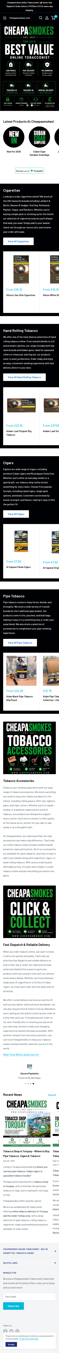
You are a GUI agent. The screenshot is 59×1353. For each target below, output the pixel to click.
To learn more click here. (29, 1339)
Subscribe (13, 1305)
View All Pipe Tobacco (20, 642)
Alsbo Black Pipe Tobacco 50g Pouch (19, 698)
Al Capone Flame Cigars (18, 567)
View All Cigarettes (18, 241)
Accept (11, 1344)
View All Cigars (16, 513)
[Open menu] (4, 18)
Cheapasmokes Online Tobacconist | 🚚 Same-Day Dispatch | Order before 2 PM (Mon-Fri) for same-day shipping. (29, 6)
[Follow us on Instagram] (17, 1331)
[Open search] (40, 18)
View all (52, 1094)
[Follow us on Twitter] (11, 1331)
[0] (53, 18)
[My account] (46, 18)
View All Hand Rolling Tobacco (24, 377)
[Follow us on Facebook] (5, 1331)
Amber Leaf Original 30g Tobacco (18, 433)
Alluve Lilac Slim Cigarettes (20, 295)
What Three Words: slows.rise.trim (21, 1054)
